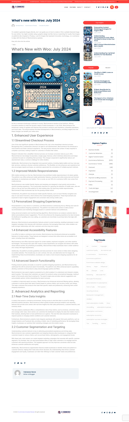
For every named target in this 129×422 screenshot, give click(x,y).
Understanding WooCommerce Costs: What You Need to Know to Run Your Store (104, 38)
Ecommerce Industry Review (26, 412)
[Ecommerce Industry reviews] (18, 7)
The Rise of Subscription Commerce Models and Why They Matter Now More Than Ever (96, 1)
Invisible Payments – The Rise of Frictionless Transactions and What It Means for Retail (51, 1)
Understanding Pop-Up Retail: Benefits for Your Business (104, 54)
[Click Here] (116, 7)
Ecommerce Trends (31, 25)
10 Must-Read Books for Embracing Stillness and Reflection (102, 91)
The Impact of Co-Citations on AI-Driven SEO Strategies (103, 99)
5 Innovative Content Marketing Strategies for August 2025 (102, 29)
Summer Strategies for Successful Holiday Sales (102, 81)
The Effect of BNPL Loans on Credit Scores (103, 73)
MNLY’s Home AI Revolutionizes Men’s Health (104, 45)
